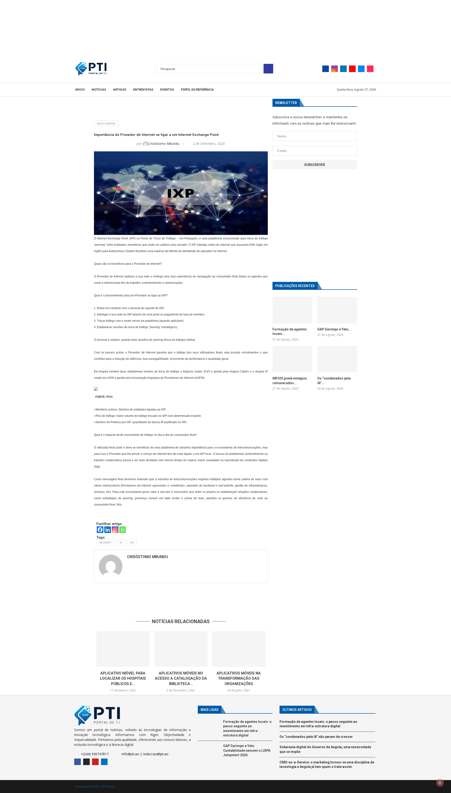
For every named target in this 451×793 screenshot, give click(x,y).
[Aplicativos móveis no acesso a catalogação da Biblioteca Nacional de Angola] (181, 649)
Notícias (99, 89)
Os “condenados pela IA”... (334, 380)
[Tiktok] (370, 68)
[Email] (361, 68)
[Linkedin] (343, 68)
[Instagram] (334, 68)
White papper (106, 123)
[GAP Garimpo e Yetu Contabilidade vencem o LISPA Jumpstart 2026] (337, 310)
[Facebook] (325, 68)
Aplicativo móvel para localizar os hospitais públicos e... (123, 678)
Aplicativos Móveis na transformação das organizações (239, 678)
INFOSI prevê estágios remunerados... (289, 380)
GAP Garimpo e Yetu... (334, 329)
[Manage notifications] (440, 782)
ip (121, 542)
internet (105, 542)
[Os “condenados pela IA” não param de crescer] (337, 359)
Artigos (119, 89)
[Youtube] (352, 68)
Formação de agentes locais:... (289, 331)
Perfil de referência (197, 89)
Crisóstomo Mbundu (164, 143)
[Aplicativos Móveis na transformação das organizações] (238, 649)
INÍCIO (80, 89)
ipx (132, 542)
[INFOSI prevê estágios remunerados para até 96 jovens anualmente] (292, 359)
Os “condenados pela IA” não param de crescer (316, 737)
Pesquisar (268, 68)
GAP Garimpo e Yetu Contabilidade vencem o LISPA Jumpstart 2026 (246, 750)
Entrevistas (143, 89)
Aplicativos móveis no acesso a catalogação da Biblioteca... (181, 678)
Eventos (167, 89)
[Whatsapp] (122, 529)
